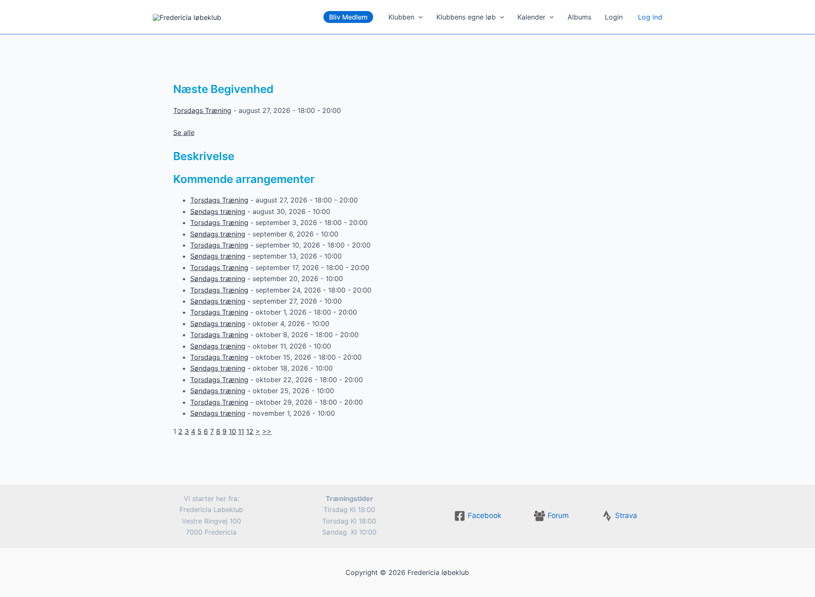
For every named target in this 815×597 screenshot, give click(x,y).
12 (249, 431)
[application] (418, 17)
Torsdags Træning (202, 110)
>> (267, 431)
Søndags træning (217, 211)
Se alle (183, 132)
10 (232, 431)
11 (241, 431)
